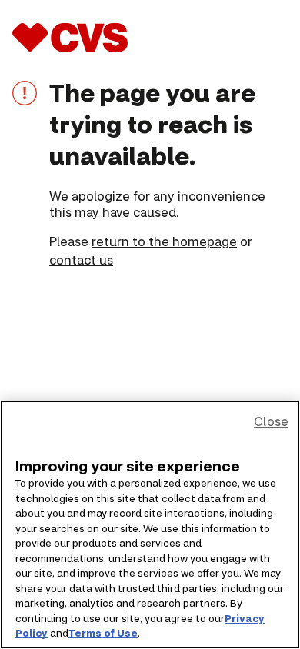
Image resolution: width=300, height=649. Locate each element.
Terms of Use (103, 633)
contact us (81, 259)
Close (271, 421)
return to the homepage (164, 241)
